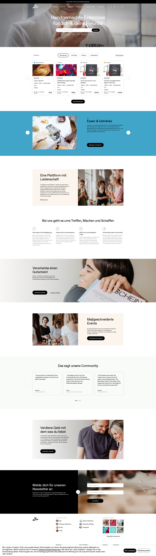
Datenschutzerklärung (101, 497)
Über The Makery (83, 545)
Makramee (84, 34)
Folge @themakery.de (113, 536)
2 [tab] (77, 400)
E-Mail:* (89, 489)
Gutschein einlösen (55, 292)
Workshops (59, 545)
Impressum (116, 545)
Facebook (105, 545)
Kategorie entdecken (95, 145)
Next (128, 78)
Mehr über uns (44, 199)
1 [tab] (75, 400)
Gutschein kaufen (39, 292)
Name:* (88, 482)
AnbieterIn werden (48, 451)
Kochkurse (90, 34)
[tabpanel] (43, 78)
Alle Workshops (120, 55)
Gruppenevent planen (96, 338)
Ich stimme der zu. (98, 497)
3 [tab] (78, 400)
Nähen (78, 34)
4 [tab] (80, 400)
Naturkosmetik (66, 34)
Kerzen (73, 34)
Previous (28, 78)
